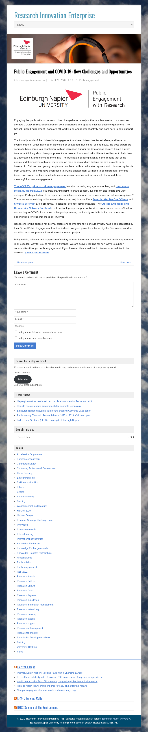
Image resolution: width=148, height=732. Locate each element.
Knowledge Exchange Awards (32, 548)
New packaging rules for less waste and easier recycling (46, 690)
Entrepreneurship (26, 477)
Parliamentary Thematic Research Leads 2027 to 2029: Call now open (53, 415)
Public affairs (24, 562)
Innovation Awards (26, 529)
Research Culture (26, 581)
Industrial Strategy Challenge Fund (35, 520)
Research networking (28, 609)
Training (21, 642)
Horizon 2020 (24, 510)
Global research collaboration (32, 506)
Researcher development (30, 628)
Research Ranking (26, 614)
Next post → (127, 262)
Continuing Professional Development (36, 468)
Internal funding (25, 534)
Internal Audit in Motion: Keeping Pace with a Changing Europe (49, 672)
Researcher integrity (27, 633)
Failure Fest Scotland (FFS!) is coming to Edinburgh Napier (48, 420)
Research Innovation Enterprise (54, 15)
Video (20, 651)
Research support (26, 623)
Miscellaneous (24, 557)
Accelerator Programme (29, 454)
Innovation (22, 524)
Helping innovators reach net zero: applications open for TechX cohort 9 (54, 401)
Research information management (35, 604)
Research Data (24, 590)
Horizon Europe (25, 515)
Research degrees (26, 595)
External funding (25, 496)
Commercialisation (26, 463)
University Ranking (27, 647)
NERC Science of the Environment (37, 707)
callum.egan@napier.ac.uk (31, 80)
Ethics (20, 487)
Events (20, 492)
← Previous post (23, 262)
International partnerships (30, 539)
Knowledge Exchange (28, 543)
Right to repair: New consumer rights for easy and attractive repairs (52, 685)
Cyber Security (24, 473)
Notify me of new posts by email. (35, 338)
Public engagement (89, 80)
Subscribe (23, 379)
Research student (26, 618)
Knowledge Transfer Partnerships (34, 553)
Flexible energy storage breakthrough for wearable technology (49, 406)
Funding (21, 501)
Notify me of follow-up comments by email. (40, 332)
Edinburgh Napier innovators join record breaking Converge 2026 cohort (54, 410)
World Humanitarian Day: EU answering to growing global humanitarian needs (57, 681)
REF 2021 (22, 571)
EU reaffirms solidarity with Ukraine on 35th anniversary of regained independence (60, 677)
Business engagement (28, 459)
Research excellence (28, 600)
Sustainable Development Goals (34, 637)
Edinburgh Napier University (115, 718)
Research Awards (26, 576)
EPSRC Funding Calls (29, 698)
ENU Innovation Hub (27, 482)
